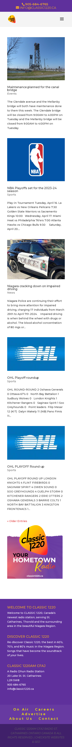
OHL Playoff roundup (23, 377)
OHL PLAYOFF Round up (25, 466)
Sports (11, 194)
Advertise (34, 714)
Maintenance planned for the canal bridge (33, 88)
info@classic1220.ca (20, 689)
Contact (49, 719)
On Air (21, 709)
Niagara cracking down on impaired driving (33, 287)
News (11, 292)
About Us (21, 719)
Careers (45, 709)
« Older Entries (17, 521)
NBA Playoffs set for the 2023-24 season (32, 189)
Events (12, 93)
